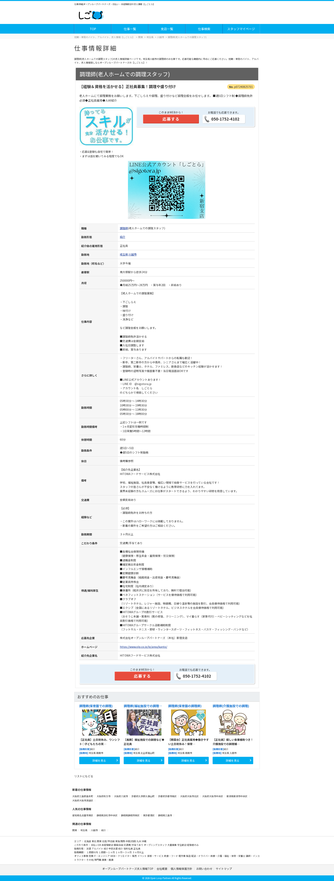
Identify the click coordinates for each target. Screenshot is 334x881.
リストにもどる (83, 776)
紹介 (122, 237)
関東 (74, 830)
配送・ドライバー (200, 855)
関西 (123, 841)
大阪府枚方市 (104, 796)
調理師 (124, 228)
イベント (142, 855)
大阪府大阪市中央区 (213, 796)
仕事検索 (204, 28)
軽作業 (182, 855)
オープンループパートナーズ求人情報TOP (127, 869)
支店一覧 (167, 28)
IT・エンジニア (102, 855)
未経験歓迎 (108, 844)
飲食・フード (171, 855)
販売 (134, 855)
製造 (188, 855)
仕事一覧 (130, 28)
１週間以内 (92, 852)
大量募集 (172, 844)
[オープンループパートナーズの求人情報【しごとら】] (91, 14)
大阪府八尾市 (121, 796)
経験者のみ (193, 844)
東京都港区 (149, 815)
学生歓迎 (182, 844)
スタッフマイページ (241, 28)
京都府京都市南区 (167, 796)
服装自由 (119, 844)
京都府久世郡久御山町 (143, 796)
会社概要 (162, 869)
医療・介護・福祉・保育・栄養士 (228, 855)
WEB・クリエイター (121, 855)
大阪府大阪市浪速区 (83, 800)
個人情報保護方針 (182, 869)
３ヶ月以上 (138, 852)
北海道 (88, 841)
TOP (93, 28)
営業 (91, 855)
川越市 (133, 254)
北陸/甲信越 (108, 841)
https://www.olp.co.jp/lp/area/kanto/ (143, 647)
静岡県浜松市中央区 (107, 815)
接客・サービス (155, 855)
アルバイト (98, 848)
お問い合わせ (204, 869)
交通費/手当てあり (134, 844)
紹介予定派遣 (111, 848)
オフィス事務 (81, 855)
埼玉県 (124, 254)
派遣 (89, 848)
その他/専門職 (94, 859)
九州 (139, 841)
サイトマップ (224, 869)
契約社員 (128, 848)
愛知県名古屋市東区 (83, 815)
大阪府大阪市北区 (189, 796)
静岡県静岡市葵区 (130, 815)
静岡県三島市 (165, 815)
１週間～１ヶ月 (107, 852)
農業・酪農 (107, 859)
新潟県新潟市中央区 (237, 796)
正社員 (136, 848)
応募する (171, 119)
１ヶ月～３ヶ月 (123, 852)
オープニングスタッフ (155, 844)
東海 (117, 841)
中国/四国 (131, 841)
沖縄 (144, 841)
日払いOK (96, 844)
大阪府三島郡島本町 (83, 796)
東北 (94, 841)
